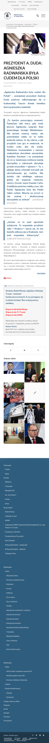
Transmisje (10, 632)
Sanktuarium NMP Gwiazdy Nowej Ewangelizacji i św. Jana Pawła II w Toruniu (25, 526)
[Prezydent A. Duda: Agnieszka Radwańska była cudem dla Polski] (24, 43)
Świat (7, 474)
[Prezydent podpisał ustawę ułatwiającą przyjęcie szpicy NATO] (14, 368)
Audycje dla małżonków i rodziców (18, 610)
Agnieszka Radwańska (15, 286)
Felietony (9, 593)
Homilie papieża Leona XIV (15, 675)
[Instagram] (40, 735)
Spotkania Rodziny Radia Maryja (17, 627)
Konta (6, 709)
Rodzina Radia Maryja (12, 688)
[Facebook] (33, 735)
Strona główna (18, 24)
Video (7, 667)
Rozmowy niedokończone (15, 580)
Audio (7, 571)
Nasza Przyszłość (19, 9)
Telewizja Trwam (11, 516)
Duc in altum (10, 597)
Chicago (9, 693)
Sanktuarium (38, 1)
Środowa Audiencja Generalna (16, 680)
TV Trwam (22, 1)
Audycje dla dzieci (12, 619)
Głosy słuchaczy (11, 641)
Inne (7, 645)
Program (7, 705)
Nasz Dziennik (34, 5)
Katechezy (9, 584)
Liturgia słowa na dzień (11, 701)
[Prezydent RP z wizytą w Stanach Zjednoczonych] (34, 413)
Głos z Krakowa (11, 601)
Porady (8, 589)
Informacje (28, 24)
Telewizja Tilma (10, 553)
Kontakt (6, 713)
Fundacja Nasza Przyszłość (14, 536)
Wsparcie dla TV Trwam (15, 312)
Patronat (7, 717)
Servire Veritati (32, 9)
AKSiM (30, 1)
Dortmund (10, 697)
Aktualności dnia (12, 576)
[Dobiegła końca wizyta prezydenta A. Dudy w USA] (34, 372)
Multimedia (8, 567)
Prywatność (8, 721)
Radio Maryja (12, 1)
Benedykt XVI (10, 490)
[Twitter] (36, 735)
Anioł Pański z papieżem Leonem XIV (19, 671)
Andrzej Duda (29, 286)
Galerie (7, 684)
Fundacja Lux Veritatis (12, 532)
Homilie (9, 606)
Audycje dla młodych (13, 623)
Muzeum (24, 5)
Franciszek (8, 486)
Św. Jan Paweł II (10, 495)
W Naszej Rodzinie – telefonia (15, 549)
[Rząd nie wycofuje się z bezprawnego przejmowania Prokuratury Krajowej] (14, 413)
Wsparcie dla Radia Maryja (16, 309)
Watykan (8, 482)
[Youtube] (43, 735)
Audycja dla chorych (13, 614)
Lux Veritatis (15, 5)
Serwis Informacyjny (13, 649)
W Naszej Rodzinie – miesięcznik (16, 545)
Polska (35, 24)
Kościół (6, 478)
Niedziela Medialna (12, 636)
